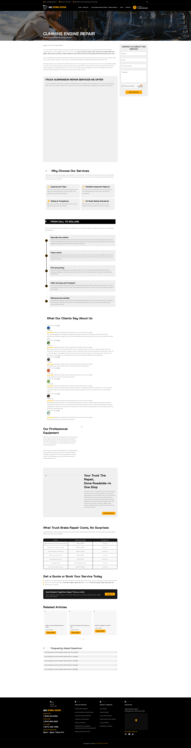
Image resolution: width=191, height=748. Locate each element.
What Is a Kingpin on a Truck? (53, 625)
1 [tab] (76, 639)
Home (80, 7)
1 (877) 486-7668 (50, 727)
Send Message (134, 92)
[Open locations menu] (118, 7)
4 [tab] (81, 639)
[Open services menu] (89, 7)
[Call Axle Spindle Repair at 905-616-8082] (134, 7)
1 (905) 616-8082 (50, 716)
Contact (128, 7)
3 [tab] (79, 639)
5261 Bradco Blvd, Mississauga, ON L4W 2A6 (135, 710)
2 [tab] (78, 639)
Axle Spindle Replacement (99, 7)
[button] (147, 2)
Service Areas (112, 7)
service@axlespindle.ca (51, 2)
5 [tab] (82, 639)
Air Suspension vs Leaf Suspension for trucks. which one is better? (79, 626)
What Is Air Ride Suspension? (103, 625)
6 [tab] (84, 639)
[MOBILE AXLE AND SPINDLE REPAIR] (45, 7)
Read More (51, 631)
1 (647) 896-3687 (50, 721)
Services (85, 7)
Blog (121, 7)
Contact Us (110, 594)
